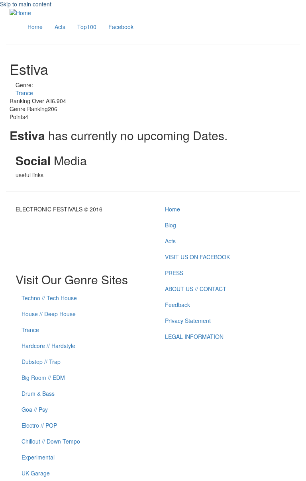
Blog (170, 225)
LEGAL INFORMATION (194, 336)
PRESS (174, 273)
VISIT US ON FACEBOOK (197, 257)
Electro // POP (39, 425)
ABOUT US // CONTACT (195, 289)
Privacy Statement (188, 321)
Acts (60, 27)
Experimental (38, 457)
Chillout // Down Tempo (51, 441)
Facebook (120, 27)
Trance (24, 93)
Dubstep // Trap (41, 362)
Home (35, 27)
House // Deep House (49, 314)
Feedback (177, 305)
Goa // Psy (35, 409)
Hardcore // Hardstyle (48, 346)
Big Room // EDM (43, 377)
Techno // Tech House (49, 298)
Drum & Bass (38, 393)
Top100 (86, 27)
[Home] (20, 12)
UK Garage (36, 473)
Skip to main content (25, 4)
